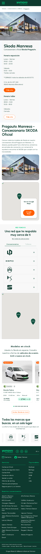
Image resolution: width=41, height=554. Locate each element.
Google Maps (28, 213)
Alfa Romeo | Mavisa (28, 496)
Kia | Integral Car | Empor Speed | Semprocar (29, 516)
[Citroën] (20, 270)
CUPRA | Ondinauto (27, 500)
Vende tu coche (7, 478)
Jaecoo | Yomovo (26, 513)
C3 (29, 478)
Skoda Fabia (12, 391)
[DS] (20, 278)
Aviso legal (13, 546)
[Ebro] (20, 261)
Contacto (8, 457)
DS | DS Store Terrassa (9, 506)
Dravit (4, 537)
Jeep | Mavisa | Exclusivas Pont (10, 516)
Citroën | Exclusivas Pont (29, 503)
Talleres (28, 244)
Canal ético (34, 546)
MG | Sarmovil (26, 525)
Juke (30, 481)
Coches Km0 (6, 472)
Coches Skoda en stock (20, 412)
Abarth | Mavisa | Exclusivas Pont (7, 496)
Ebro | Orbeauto (26, 506)
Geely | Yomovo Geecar (29, 509)
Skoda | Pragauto (27, 535)
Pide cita (9, 90)
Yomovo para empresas (10, 484)
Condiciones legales (6, 546)
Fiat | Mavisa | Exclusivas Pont (10, 509)
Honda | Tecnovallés (8, 513)
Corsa (31, 472)
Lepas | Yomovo (7, 525)
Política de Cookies (19, 546)
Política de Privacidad (27, 546)
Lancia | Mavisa (7, 520)
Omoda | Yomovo (27, 527)
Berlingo (31, 470)
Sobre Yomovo (22, 457)
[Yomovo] (21, 3)
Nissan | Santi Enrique (9, 527)
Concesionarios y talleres (15, 8)
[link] (17, 381)
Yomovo (4, 8)
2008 (30, 475)
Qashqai (31, 467)
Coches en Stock (7, 467)
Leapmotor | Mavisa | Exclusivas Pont (28, 521)
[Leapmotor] (20, 252)
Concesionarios (12, 244)
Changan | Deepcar (8, 503)
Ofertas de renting (8, 481)
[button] (13, 406)
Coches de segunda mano (10, 470)
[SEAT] (20, 287)
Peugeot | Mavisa (27, 530)
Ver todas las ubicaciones (20, 239)
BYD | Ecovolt (6, 500)
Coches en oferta (8, 475)
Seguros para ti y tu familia (11, 486)
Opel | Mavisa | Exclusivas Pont (10, 531)
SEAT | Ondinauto (8, 535)
